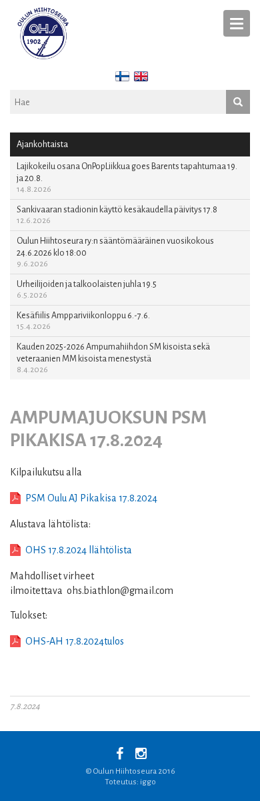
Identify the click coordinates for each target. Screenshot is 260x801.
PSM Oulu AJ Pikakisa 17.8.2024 (91, 498)
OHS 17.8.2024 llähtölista (78, 550)
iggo (148, 782)
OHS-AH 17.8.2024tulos (74, 641)
